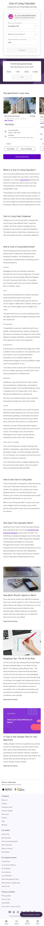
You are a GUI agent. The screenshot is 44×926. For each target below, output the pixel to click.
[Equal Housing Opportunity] (9, 912)
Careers (4, 803)
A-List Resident (7, 876)
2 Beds (26, 72)
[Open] (35, 26)
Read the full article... (11, 621)
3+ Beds (35, 72)
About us (5, 800)
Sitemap (4, 825)
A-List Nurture (6, 872)
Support (4, 818)
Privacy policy (6, 896)
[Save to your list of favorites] (33, 100)
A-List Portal (6, 861)
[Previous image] (5, 105)
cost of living (24, 180)
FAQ (3, 821)
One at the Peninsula (12, 116)
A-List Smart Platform (9, 865)
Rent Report (6, 852)
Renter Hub (5, 834)
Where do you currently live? (15, 23)
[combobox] (20, 34)
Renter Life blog (7, 848)
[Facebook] (18, 912)
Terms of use (6, 899)
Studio (9, 72)
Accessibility (6, 903)
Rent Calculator (7, 845)
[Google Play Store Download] (19, 789)
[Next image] (34, 105)
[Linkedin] (14, 912)
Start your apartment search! (31, 914)
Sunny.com (5, 814)
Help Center (6, 886)
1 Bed (18, 72)
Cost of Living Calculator (10, 841)
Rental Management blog (10, 879)
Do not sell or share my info (11, 906)
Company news (7, 807)
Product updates (7, 811)
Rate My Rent (6, 838)
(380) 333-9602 (8, 120)
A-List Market (6, 868)
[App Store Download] (7, 789)
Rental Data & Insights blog (11, 883)
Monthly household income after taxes (17, 39)
